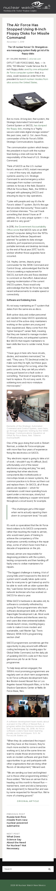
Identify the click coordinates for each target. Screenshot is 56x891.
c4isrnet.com (35, 59)
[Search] (49, 869)
